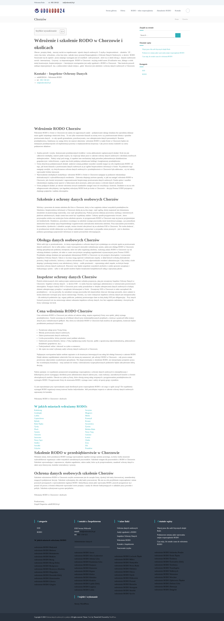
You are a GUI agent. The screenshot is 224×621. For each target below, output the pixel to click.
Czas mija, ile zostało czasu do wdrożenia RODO (157, 56)
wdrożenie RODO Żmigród (166, 590)
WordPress (112, 617)
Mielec (87, 416)
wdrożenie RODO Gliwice (45, 581)
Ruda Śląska (38, 424)
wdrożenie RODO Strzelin (125, 590)
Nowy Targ (89, 432)
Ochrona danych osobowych (127, 528)
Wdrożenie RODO (124, 540)
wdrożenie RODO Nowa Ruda (126, 566)
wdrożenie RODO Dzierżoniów (47, 578)
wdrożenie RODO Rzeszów (125, 584)
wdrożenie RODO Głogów (45, 584)
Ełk (86, 446)
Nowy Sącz (38, 440)
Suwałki (37, 446)
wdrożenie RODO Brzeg (44, 560)
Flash (89, 617)
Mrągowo (88, 413)
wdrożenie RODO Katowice (85, 568)
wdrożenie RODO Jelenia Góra (87, 559)
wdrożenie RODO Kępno (84, 571)
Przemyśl (88, 418)
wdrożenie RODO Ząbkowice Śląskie (170, 580)
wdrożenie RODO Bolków (45, 557)
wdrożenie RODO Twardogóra (167, 568)
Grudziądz (38, 413)
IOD (143, 71)
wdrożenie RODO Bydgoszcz (46, 566)
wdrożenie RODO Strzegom (125, 587)
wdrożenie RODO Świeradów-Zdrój (169, 562)
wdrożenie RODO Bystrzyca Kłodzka (49, 569)
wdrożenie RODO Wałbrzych (166, 571)
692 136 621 (55, 2)
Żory (87, 443)
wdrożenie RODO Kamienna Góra (88, 562)
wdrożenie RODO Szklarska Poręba (169, 552)
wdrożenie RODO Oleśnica (125, 569)
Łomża (87, 437)
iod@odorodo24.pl (68, 2)
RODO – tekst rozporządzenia (142, 11)
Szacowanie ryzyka (124, 548)
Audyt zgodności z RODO (126, 532)
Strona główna (111, 11)
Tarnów (37, 432)
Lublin (36, 416)
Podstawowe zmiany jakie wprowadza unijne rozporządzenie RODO (163, 53)
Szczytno (88, 410)
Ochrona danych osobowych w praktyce (58, 617)
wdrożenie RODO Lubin (84, 590)
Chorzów (37, 435)
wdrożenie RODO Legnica (85, 587)
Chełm (87, 440)
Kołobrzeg (38, 410)
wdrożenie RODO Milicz (124, 559)
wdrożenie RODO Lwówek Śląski (128, 556)
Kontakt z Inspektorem (125, 544)
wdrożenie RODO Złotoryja (166, 587)
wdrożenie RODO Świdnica (166, 559)
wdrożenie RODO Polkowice (126, 578)
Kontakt (178, 11)
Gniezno (88, 435)
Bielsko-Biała (90, 429)
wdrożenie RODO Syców (124, 594)
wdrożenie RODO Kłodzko (85, 577)
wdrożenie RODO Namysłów (126, 562)
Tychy (36, 427)
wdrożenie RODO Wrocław (166, 577)
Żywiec (88, 427)
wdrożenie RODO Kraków (85, 580)
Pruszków (88, 448)
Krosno (87, 421)
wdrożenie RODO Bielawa (45, 550)
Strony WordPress (81, 604)
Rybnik (36, 421)
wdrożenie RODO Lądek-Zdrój (87, 584)
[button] (61, 31)
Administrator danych (83, 542)
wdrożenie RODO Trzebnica (166, 565)
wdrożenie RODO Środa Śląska (167, 555)
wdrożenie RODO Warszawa (166, 574)
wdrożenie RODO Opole (124, 575)
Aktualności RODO (164, 11)
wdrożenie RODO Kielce (84, 574)
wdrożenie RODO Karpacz (85, 565)
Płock (36, 429)
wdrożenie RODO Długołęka (46, 572)
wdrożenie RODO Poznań (124, 581)
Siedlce (37, 443)
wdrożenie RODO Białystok (45, 547)
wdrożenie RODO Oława (124, 572)
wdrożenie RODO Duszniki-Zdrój (48, 575)
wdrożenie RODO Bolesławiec (46, 553)
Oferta (122, 11)
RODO (144, 74)
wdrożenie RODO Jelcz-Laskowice (88, 556)
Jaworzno (37, 437)
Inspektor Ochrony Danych (127, 536)
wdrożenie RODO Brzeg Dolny (47, 563)
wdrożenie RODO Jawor (84, 553)
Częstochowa (39, 418)
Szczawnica (89, 424)
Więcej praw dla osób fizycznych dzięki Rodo (156, 49)
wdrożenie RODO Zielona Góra (167, 583)
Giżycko (37, 448)
